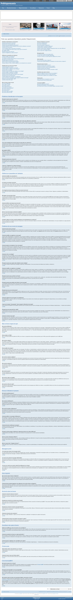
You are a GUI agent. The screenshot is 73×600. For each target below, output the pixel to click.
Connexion (69, 35)
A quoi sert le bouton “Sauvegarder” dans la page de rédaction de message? (15, 77)
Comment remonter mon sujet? (7, 79)
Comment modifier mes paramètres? (8, 56)
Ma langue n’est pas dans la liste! (7, 59)
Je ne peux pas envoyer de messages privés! (45, 54)
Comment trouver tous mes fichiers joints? (44, 80)
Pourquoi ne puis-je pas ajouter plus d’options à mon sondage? (13, 71)
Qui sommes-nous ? (68, 597)
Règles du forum (52, 35)
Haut (4, 102)
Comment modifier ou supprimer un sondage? (10, 72)
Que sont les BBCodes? (6, 83)
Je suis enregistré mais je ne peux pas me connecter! (11, 48)
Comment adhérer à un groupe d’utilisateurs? (45, 46)
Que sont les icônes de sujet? (7, 92)
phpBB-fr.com (44, 593)
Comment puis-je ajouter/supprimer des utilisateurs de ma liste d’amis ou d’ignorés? (51, 61)
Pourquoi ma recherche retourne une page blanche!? (46, 67)
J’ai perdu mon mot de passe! (7, 47)
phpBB (20, 593)
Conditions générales (61, 598)
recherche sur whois (6, 579)
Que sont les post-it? (5, 90)
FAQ (58, 35)
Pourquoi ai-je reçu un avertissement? (8, 75)
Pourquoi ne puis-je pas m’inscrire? (8, 51)
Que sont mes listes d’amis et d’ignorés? (44, 60)
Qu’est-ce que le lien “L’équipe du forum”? (44, 50)
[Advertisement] (36, 15)
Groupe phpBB (40, 564)
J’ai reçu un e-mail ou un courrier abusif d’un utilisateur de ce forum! (49, 56)
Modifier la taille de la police (70, 33)
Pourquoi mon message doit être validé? (9, 78)
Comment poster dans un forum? (7, 66)
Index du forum (6, 33)
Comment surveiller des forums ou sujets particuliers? (46, 74)
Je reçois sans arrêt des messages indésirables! (45, 55)
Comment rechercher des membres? (43, 68)
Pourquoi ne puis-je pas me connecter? (9, 42)
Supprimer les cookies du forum (52, 591)
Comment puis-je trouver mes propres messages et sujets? (47, 69)
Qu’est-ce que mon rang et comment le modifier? (10, 61)
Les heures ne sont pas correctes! (8, 57)
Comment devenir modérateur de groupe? (44, 47)
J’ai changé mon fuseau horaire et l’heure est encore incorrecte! (13, 58)
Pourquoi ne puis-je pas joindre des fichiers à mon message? (12, 74)
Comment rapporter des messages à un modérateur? (11, 76)
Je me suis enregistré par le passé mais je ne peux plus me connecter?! (14, 49)
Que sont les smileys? (6, 85)
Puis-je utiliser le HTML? (6, 84)
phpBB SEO (36, 594)
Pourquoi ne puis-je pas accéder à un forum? (10, 73)
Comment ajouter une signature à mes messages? (11, 68)
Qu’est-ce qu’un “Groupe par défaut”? (43, 49)
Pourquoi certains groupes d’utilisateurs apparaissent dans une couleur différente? (51, 48)
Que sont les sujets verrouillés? (7, 91)
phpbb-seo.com (55, 593)
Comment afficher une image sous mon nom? (10, 60)
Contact (2, 597)
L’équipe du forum (42, 591)
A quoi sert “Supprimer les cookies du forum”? (10, 52)
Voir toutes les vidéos (11, 29)
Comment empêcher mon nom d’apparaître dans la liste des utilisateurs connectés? (16, 46)
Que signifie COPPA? (5, 50)
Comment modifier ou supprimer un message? (10, 67)
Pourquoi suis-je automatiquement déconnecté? (10, 45)
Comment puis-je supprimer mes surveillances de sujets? (47, 75)
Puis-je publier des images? (7, 86)
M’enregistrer (62, 35)
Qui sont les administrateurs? (42, 42)
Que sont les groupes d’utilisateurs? (43, 45)
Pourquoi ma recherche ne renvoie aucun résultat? (46, 66)
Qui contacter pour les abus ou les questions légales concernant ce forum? (50, 86)
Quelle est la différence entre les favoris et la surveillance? (47, 73)
